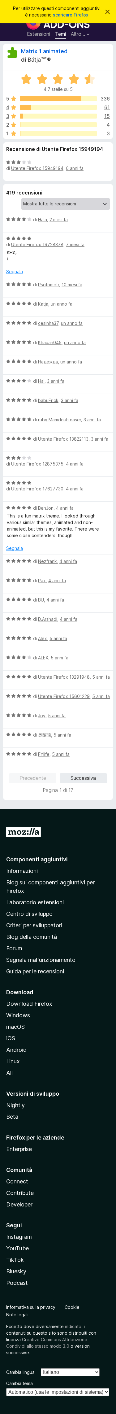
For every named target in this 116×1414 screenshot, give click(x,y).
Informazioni (22, 871)
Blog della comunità (31, 937)
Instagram (19, 1237)
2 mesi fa (58, 219)
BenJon (46, 508)
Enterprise (19, 1149)
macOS (15, 1026)
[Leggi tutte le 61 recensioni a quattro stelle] (58, 107)
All (9, 1073)
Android (16, 1049)
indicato (73, 1326)
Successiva (83, 778)
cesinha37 (48, 323)
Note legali (17, 1314)
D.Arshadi (47, 619)
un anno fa (61, 304)
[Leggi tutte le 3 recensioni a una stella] (58, 133)
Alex (42, 638)
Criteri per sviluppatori (34, 925)
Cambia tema (19, 1383)
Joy (41, 715)
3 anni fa (55, 381)
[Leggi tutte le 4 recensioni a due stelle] (58, 124)
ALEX (43, 657)
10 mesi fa (72, 284)
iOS (10, 1038)
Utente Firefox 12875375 (37, 463)
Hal (41, 381)
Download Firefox (29, 1003)
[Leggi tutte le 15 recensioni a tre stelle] (58, 116)
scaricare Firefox (70, 14)
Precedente (32, 778)
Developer (19, 1204)
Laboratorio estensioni (35, 902)
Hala (42, 219)
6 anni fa (75, 168)
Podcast (17, 1283)
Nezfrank (47, 561)
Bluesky (16, 1271)
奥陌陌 (44, 734)
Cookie (72, 1307)
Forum (14, 948)
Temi (60, 34)
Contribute (20, 1193)
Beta (12, 1116)
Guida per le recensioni (35, 971)
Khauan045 (50, 342)
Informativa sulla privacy (30, 1307)
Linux (13, 1061)
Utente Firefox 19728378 (37, 244)
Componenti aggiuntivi (37, 859)
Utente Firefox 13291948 (64, 677)
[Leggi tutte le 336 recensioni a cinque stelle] (58, 98)
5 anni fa (58, 638)
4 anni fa (75, 463)
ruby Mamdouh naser (59, 419)
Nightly (15, 1105)
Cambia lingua (20, 1372)
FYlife (43, 754)
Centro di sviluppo (29, 914)
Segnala (14, 271)
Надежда (48, 361)
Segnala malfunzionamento (40, 960)
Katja (43, 304)
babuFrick (48, 400)
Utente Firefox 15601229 (64, 696)
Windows (18, 1015)
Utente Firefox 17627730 (37, 488)
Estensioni (38, 34)
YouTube (17, 1248)
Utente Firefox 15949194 (37, 168)
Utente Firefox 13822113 (63, 439)
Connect (17, 1181)
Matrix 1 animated (44, 51)
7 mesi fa (75, 244)
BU (41, 599)
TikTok (15, 1260)
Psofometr (48, 284)
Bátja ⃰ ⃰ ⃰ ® (39, 59)
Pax (42, 580)
